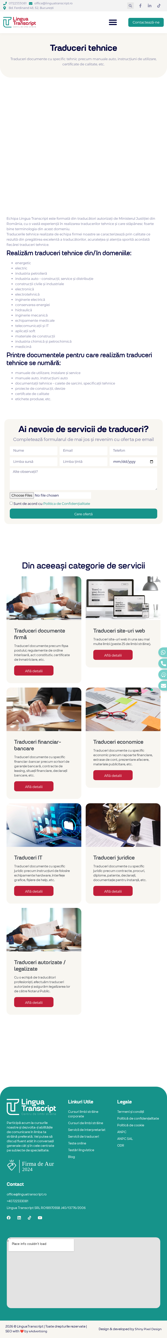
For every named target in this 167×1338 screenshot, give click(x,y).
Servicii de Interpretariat (86, 1130)
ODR (120, 1145)
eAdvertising (37, 1331)
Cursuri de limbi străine (85, 1123)
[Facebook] (9, 1218)
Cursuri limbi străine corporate (83, 1114)
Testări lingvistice (81, 1150)
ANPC (121, 1132)
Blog (71, 1157)
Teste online (77, 1143)
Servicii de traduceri (83, 1137)
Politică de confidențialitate (138, 1118)
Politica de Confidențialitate (66, 503)
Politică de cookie (130, 1125)
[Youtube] (40, 1218)
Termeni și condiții (130, 1112)
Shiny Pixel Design (148, 1329)
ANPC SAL (125, 1139)
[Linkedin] (19, 1218)
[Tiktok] (30, 1218)
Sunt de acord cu (51, 503)
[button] (130, 5)
